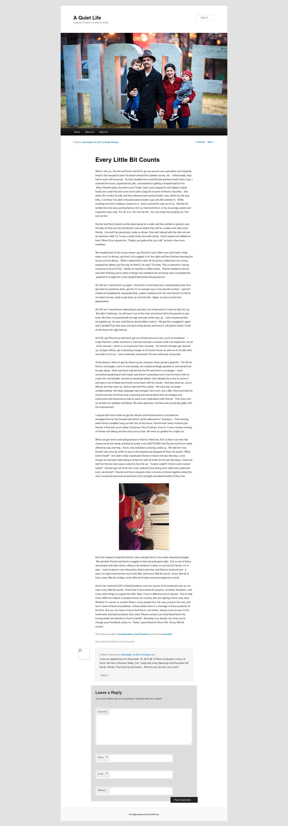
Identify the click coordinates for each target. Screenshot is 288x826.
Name (103, 757)
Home (77, 131)
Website (102, 790)
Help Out (103, 131)
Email (103, 773)
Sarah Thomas (111, 142)
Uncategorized (125, 634)
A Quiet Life (87, 17)
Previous (199, 141)
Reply (104, 675)
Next (211, 141)
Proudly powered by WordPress (144, 814)
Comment (102, 711)
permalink (167, 634)
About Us (89, 131)
